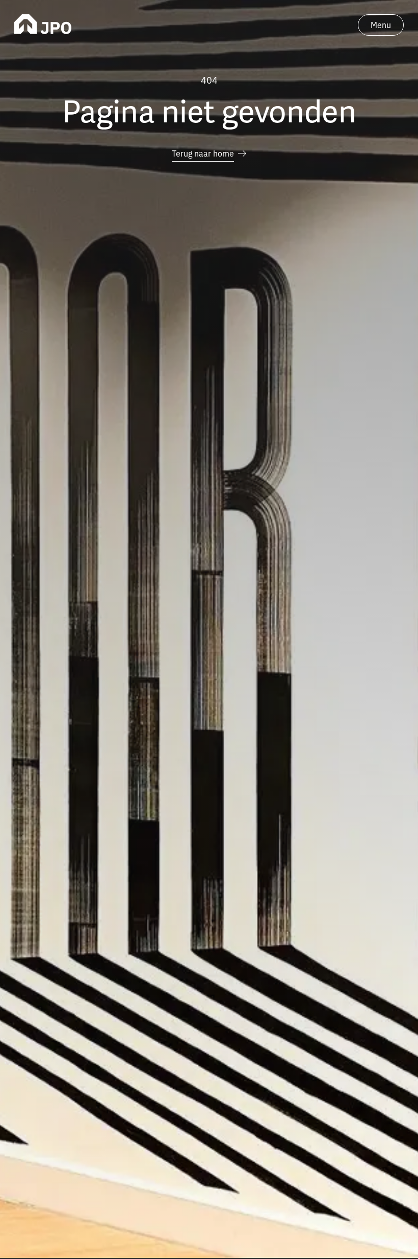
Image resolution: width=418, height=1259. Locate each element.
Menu (381, 24)
